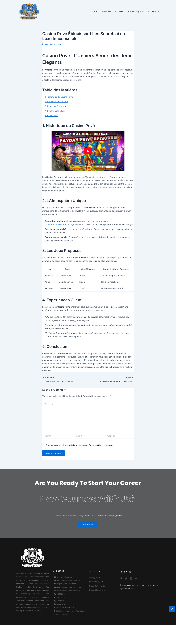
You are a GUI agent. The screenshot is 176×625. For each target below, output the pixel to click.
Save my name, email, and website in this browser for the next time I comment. (79, 445)
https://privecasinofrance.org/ (59, 224)
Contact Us (153, 11)
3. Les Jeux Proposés (55, 106)
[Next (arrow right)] (171, 312)
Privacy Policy (94, 577)
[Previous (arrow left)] (4, 312)
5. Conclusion (51, 115)
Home (94, 11)
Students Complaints (97, 586)
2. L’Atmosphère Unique (56, 101)
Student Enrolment (97, 590)
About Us (106, 11)
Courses (119, 11)
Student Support (136, 11)
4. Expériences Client (55, 111)
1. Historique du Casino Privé (59, 97)
